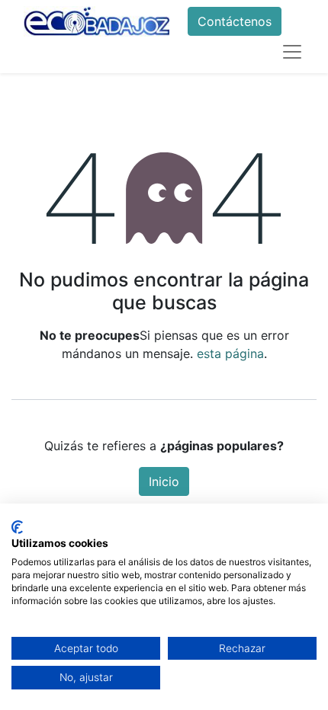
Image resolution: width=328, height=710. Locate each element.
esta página (230, 353)
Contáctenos (235, 21)
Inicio (164, 481)
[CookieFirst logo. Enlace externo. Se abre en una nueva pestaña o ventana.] (17, 527)
